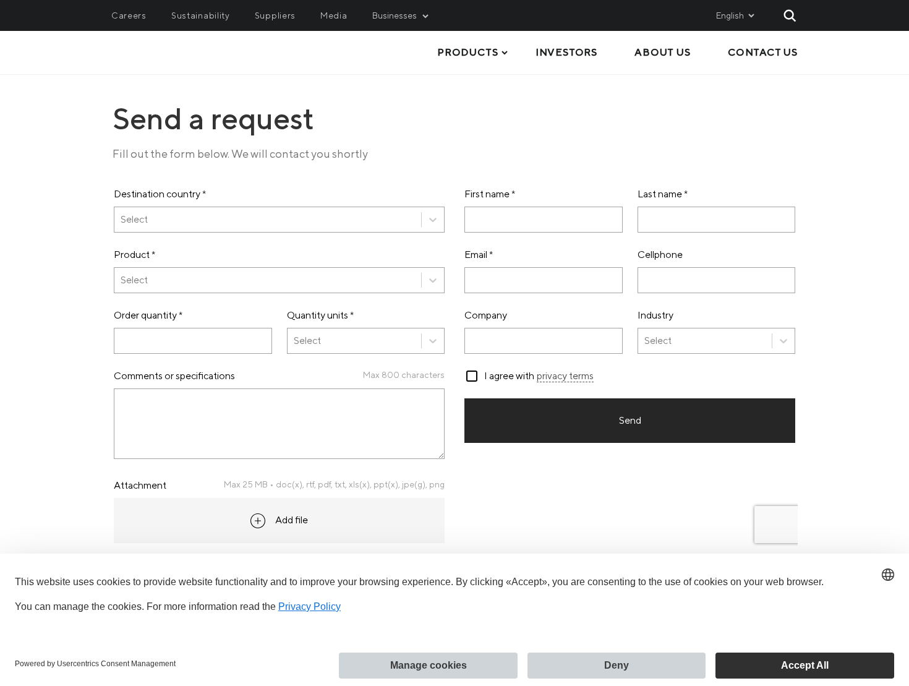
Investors (566, 52)
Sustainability (200, 15)
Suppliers (275, 15)
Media (334, 15)
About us (662, 52)
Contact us (763, 52)
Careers (129, 15)
